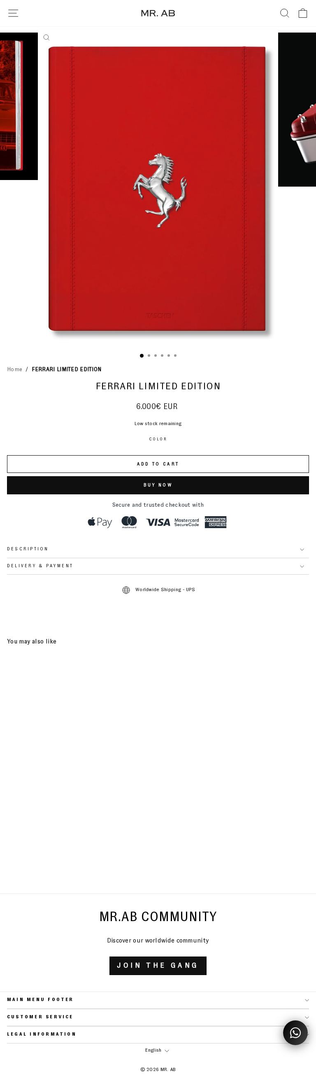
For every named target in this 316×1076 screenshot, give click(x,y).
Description (28, 549)
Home (14, 369)
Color (158, 439)
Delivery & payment (40, 566)
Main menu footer (40, 1000)
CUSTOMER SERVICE (40, 1017)
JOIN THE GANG (158, 965)
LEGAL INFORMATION (42, 1034)
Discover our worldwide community (158, 941)
